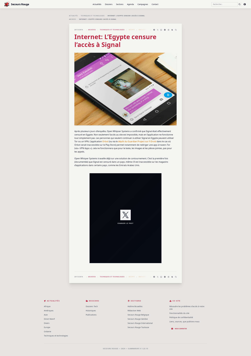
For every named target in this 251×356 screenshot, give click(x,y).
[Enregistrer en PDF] (172, 30)
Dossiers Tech (92, 306)
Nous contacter (181, 329)
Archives (72, 19)
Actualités (97, 4)
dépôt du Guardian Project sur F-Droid (137, 141)
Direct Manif (49, 319)
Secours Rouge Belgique (138, 314)
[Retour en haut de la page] (245, 350)
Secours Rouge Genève (138, 319)
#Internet (142, 30)
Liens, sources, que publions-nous (184, 321)
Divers (46, 323)
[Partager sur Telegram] (165, 30)
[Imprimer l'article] (168, 30)
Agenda (130, 4)
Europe (47, 327)
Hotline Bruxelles (135, 306)
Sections (119, 4)
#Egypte (132, 30)
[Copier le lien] (176, 30)
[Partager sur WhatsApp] (161, 30)
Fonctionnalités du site (179, 313)
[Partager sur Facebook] (154, 30)
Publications (91, 314)
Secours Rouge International (140, 323)
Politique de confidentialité (181, 317)
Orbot (105, 141)
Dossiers (108, 4)
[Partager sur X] (157, 29)
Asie (46, 314)
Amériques (48, 310)
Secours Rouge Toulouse (138, 327)
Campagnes (143, 4)
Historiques (91, 310)
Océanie (47, 331)
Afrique (47, 306)
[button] (125, 218)
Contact (155, 4)
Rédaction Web (134, 310)
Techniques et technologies (92, 16)
